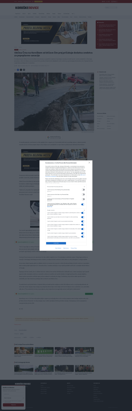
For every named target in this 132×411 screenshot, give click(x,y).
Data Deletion (58, 248)
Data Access (66, 248)
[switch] (83, 190)
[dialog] (66, 205)
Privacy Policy (74, 248)
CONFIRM (56, 243)
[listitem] (66, 186)
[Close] (89, 163)
